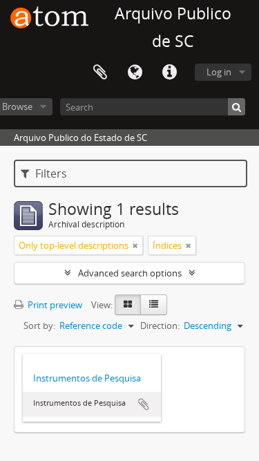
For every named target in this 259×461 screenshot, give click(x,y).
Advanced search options (130, 273)
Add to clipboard (144, 404)
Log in (219, 72)
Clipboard (100, 72)
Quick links (169, 72)
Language (134, 72)
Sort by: (39, 325)
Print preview (54, 305)
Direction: (160, 325)
